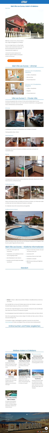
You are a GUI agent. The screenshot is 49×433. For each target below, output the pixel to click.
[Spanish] (47, 431)
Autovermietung (8, 322)
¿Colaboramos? (8, 414)
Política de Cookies (9, 417)
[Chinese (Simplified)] (37, 431)
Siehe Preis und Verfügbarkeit (15, 60)
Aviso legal (7, 419)
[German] (41, 431)
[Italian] (43, 431)
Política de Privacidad (9, 416)
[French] (40, 431)
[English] (39, 431)
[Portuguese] (44, 431)
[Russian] (46, 431)
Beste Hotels (7, 8)
